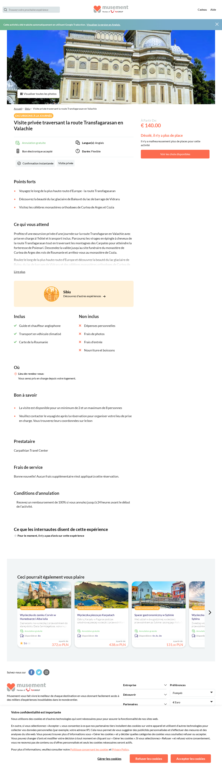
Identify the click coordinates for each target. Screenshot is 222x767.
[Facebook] (31, 672)
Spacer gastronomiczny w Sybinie (154, 615)
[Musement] (111, 10)
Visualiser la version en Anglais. (103, 24)
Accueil (18, 108)
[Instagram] (45, 672)
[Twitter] (38, 672)
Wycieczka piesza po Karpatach (95, 615)
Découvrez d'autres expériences (82, 296)
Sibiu (27, 108)
